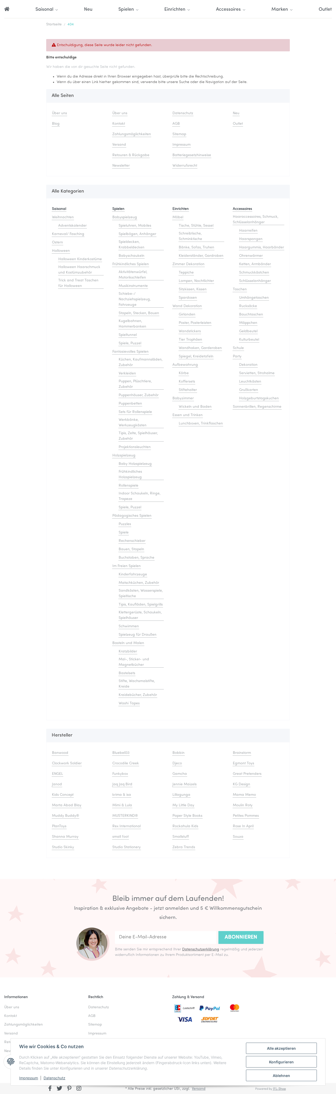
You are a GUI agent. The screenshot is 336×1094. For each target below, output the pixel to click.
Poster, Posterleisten (195, 323)
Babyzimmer (183, 398)
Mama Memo (244, 795)
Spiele (124, 533)
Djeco (177, 763)
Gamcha (179, 774)
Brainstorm (242, 753)
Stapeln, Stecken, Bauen (139, 313)
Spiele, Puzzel (130, 343)
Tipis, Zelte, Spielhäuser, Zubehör (138, 436)
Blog (56, 124)
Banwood (60, 753)
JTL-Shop (279, 1089)
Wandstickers (190, 331)
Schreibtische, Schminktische (190, 236)
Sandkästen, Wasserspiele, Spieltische (141, 593)
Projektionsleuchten (135, 447)
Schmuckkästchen (254, 273)
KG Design (241, 784)
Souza (238, 837)
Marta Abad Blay (66, 805)
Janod (57, 784)
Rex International (126, 826)
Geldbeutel (248, 331)
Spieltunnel (128, 335)
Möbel (177, 217)
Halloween (61, 251)
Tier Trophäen (190, 340)
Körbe (184, 373)
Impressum (28, 1078)
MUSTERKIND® (125, 816)
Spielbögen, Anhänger (137, 234)
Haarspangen (250, 239)
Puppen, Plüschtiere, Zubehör (135, 384)
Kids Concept (63, 795)
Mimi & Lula (122, 805)
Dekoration (248, 365)
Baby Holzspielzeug (135, 464)
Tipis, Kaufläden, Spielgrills (141, 605)
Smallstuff (180, 837)
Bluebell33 (120, 753)
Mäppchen (248, 323)
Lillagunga (181, 795)
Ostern (57, 242)
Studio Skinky (63, 847)
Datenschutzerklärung (200, 949)
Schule (238, 348)
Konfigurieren (281, 1062)
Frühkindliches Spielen (130, 264)
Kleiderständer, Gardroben (201, 256)
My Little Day (183, 805)
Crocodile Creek (125, 763)
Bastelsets (127, 673)
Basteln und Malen (128, 643)
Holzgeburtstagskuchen (259, 398)
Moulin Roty (243, 805)
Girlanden (187, 315)
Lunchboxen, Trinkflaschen (201, 424)
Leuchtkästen (250, 382)
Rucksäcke (248, 306)
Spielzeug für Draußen (137, 635)
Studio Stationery (126, 847)
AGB (176, 124)
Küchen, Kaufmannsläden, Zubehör (140, 362)
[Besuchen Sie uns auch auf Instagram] (79, 1089)
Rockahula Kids (185, 826)
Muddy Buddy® (65, 816)
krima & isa (121, 795)
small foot (120, 837)
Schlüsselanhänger (255, 281)
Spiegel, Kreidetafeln (196, 356)
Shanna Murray (65, 837)
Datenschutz (54, 1078)
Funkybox (120, 774)
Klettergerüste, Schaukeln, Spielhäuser (140, 615)
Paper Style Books (187, 816)
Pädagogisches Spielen (131, 516)
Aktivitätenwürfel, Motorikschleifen (133, 275)
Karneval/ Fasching (68, 234)
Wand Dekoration (187, 306)
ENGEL (57, 774)
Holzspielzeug (123, 456)
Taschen (240, 289)
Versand (119, 145)
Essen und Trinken (187, 415)
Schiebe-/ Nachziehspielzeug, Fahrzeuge (135, 299)
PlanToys (59, 826)
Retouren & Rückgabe (130, 155)
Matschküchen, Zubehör (139, 583)
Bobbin (178, 753)
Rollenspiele (128, 486)
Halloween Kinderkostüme (80, 259)
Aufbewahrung (185, 365)
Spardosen (188, 298)
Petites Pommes (246, 816)
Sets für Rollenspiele (135, 412)
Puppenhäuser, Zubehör (139, 395)
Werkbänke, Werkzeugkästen (132, 422)
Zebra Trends (183, 847)
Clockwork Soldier (67, 763)
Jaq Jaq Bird (122, 784)
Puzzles (125, 524)
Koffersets (187, 382)
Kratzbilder (128, 652)
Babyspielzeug (124, 217)
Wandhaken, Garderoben (200, 348)
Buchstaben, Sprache (136, 558)
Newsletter (121, 166)
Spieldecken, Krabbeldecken (131, 244)
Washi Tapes (129, 703)
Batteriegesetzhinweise (191, 155)
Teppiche (186, 273)
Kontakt (118, 124)
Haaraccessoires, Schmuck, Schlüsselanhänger (255, 219)
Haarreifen (248, 231)
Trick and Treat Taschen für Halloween (78, 283)
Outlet (325, 9)
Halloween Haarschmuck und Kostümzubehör (79, 270)
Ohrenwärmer (251, 256)
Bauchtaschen (251, 315)
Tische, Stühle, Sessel (196, 226)
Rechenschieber (132, 541)
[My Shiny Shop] (6, 10)
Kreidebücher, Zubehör (138, 695)
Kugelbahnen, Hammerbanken (132, 324)
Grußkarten (248, 390)
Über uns (59, 113)
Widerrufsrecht (184, 166)
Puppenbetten (130, 404)
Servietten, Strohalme (257, 373)
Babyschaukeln (131, 256)
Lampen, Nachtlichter (196, 281)
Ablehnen (281, 1075)
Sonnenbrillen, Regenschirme (257, 407)
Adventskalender (72, 226)
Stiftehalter (188, 390)
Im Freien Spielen (126, 566)
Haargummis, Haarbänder (261, 247)
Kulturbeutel (249, 340)
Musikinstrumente (133, 286)
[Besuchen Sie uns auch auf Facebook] (50, 1089)
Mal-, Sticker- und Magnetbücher (134, 662)
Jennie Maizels (184, 784)
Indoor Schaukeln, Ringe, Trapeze (139, 496)
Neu (88, 9)
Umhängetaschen (254, 298)
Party (237, 356)
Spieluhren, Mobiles (135, 226)
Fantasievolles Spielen (130, 352)
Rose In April (243, 826)
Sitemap (179, 134)
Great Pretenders (247, 774)
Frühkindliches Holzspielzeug (130, 474)
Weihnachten (63, 217)
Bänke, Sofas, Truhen (196, 247)
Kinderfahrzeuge (133, 574)
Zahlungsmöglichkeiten (131, 134)
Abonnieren (241, 937)
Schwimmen (129, 626)
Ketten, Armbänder (255, 264)
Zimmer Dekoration (188, 264)
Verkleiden (127, 373)
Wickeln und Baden (195, 407)
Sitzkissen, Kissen (193, 289)
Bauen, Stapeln (131, 549)
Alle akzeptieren (281, 1048)
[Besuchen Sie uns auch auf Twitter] (60, 1089)
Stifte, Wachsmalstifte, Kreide (137, 684)
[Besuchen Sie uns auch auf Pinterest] (69, 1089)
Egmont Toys (243, 763)
